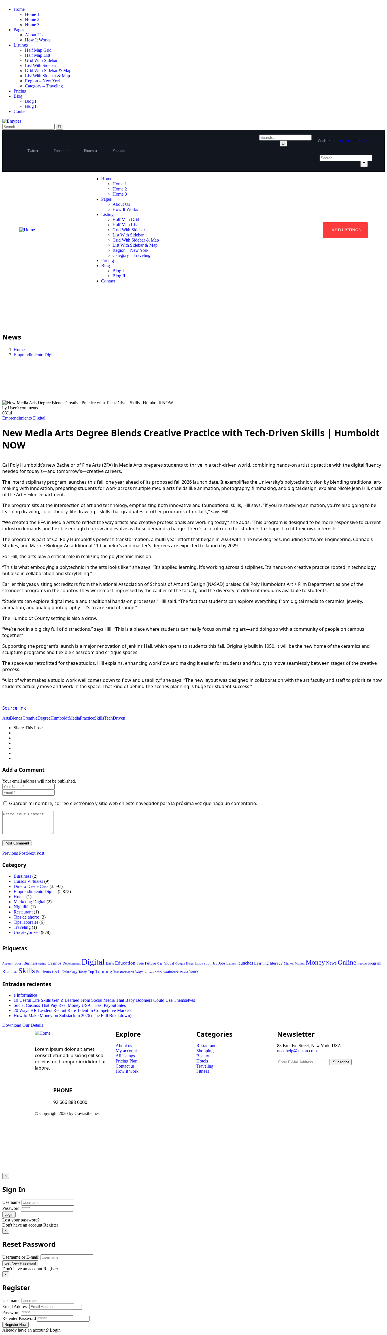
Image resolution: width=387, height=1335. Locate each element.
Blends (16, 718)
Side (14, 972)
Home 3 (32, 24)
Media (74, 718)
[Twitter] (203, 1118)
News (331, 963)
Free (140, 963)
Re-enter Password (19, 1318)
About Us (33, 34)
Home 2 (32, 19)
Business (30, 963)
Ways (139, 972)
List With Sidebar (40, 65)
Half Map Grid (38, 50)
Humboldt (59, 718)
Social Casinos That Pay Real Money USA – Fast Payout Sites (70, 1005)
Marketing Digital (29, 901)
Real (6, 971)
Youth (193, 972)
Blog (18, 96)
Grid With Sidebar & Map (48, 70)
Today (82, 972)
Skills (99, 718)
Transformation (123, 972)
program (374, 963)
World (184, 972)
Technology (69, 972)
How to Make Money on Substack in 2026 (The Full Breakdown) (72, 1015)
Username (11, 1202)
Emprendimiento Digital (35, 354)
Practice (87, 718)
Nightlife (21, 906)
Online (347, 962)
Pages (19, 29)
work (158, 972)
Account (7, 963)
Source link (14, 708)
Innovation (203, 963)
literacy (276, 963)
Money (315, 962)
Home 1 (32, 14)
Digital (93, 961)
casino (42, 963)
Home (19, 9)
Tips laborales (26, 922)
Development (71, 963)
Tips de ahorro (26, 917)
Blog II (31, 106)
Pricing (20, 91)
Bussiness (22, 876)
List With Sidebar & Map (47, 75)
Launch (231, 963)
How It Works (37, 39)
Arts (6, 718)
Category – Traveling (44, 85)
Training (103, 971)
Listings (21, 45)
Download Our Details (22, 1025)
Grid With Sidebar (41, 60)
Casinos (54, 963)
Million (300, 963)
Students (43, 971)
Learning (261, 963)
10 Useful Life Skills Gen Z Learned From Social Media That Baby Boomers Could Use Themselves (104, 1000)
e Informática (25, 995)
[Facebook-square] (219, 1118)
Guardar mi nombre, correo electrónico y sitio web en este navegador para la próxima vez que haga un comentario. (133, 803)
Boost (18, 963)
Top (91, 971)
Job (215, 963)
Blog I (30, 101)
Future (150, 963)
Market (289, 963)
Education (125, 963)
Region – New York (43, 80)
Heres (190, 963)
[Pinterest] (234, 1118)
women (149, 972)
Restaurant (23, 911)
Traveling (22, 927)
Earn (110, 963)
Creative (29, 718)
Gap (160, 963)
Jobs (221, 963)
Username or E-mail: (20, 1257)
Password (11, 1208)
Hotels (19, 896)
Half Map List (37, 55)
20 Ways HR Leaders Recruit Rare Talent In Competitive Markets (72, 1010)
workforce (171, 972)
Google (180, 963)
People (362, 963)
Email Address (15, 1306)
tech (56, 971)
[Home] (27, 229)
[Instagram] (249, 1118)
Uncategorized (27, 932)
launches (245, 963)
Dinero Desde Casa (31, 886)
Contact (20, 111)
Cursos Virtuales (28, 881)
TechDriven (114, 718)
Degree (43, 718)
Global (169, 963)
